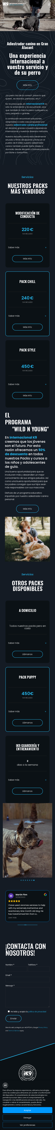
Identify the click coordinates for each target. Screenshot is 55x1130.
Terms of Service (14, 1031)
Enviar (13, 1018)
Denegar (27, 1117)
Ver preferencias (27, 1125)
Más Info (27, 85)
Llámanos (27, 654)
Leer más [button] (12, 918)
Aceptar (27, 1110)
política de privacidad (37, 1011)
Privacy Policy (43, 1027)
